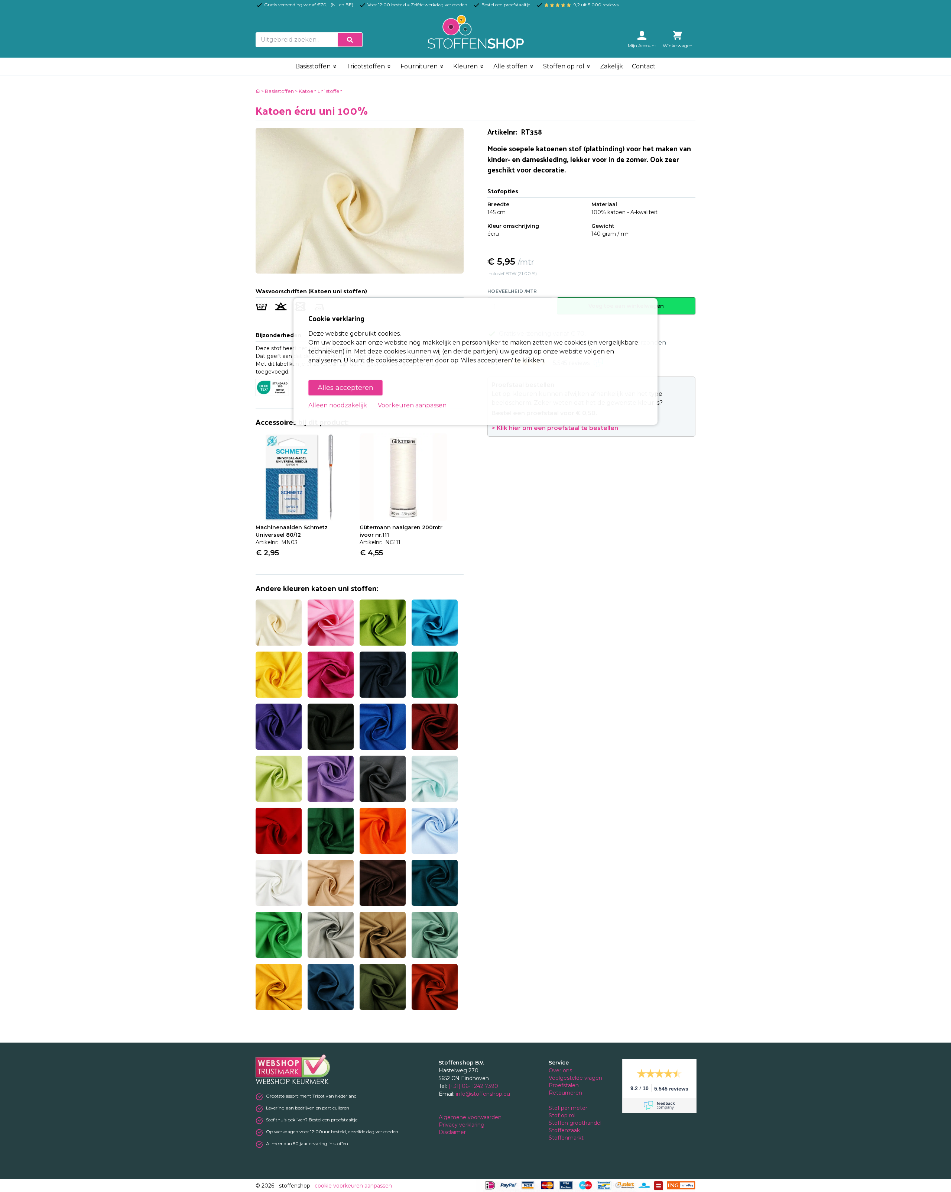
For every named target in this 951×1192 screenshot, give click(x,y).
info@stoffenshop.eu (483, 1094)
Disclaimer (453, 1132)
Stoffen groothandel (576, 1123)
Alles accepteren (345, 388)
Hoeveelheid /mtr (512, 291)
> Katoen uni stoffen (319, 91)
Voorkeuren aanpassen (412, 405)
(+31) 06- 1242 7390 (473, 1086)
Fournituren (419, 66)
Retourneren (565, 1092)
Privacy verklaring (462, 1124)
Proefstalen (564, 1085)
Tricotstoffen (366, 66)
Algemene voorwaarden (471, 1117)
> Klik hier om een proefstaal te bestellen (554, 428)
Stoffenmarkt (566, 1137)
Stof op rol (563, 1115)
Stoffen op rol (564, 66)
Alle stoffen (511, 66)
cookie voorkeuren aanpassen (353, 1185)
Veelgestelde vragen (575, 1078)
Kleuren (466, 66)
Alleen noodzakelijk (337, 405)
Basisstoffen (313, 66)
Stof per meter (569, 1108)
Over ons (560, 1070)
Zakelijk (611, 66)
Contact (644, 66)
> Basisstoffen (277, 91)
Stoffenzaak (565, 1130)
